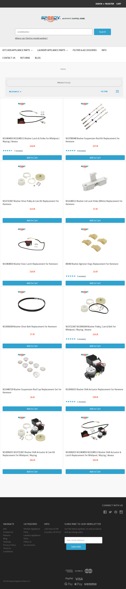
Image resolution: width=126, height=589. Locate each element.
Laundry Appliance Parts (51, 50)
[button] (117, 91)
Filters (104, 91)
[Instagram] (121, 512)
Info (104, 50)
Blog (38, 57)
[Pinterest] (115, 512)
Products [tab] (63, 82)
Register (109, 3)
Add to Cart (32, 157)
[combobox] (53, 32)
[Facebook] (105, 512)
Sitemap (7, 541)
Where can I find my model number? (31, 38)
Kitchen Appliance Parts (16, 50)
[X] (110, 512)
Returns (25, 57)
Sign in (99, 3)
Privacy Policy (9, 545)
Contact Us (8, 57)
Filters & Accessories (85, 50)
